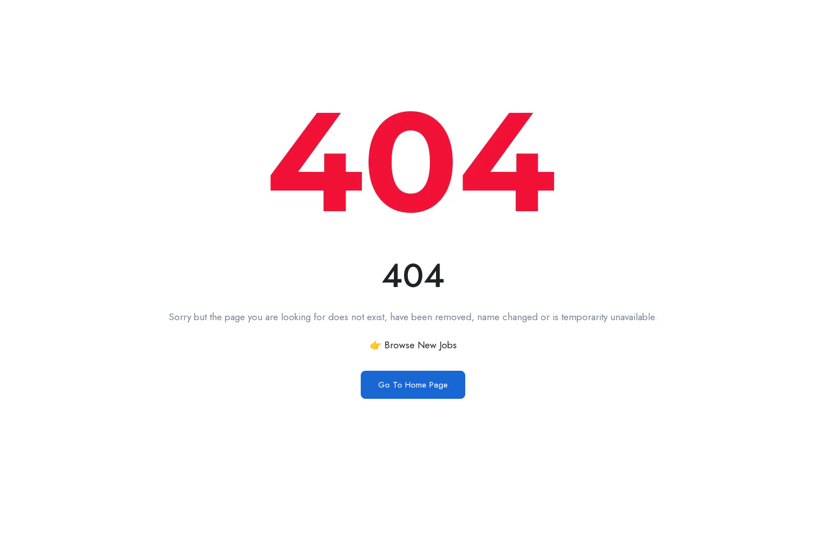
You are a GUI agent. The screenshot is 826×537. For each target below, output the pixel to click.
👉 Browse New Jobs (413, 345)
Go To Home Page (413, 385)
